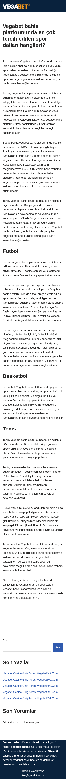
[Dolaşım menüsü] (59, 6)
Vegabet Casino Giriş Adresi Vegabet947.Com (30, 673)
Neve (25, 770)
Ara (5, 640)
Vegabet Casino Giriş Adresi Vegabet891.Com (30, 698)
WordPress (37, 770)
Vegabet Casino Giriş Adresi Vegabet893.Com (30, 685)
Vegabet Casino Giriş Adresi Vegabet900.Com (30, 679)
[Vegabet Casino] (16, 6)
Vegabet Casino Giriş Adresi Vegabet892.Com (30, 692)
